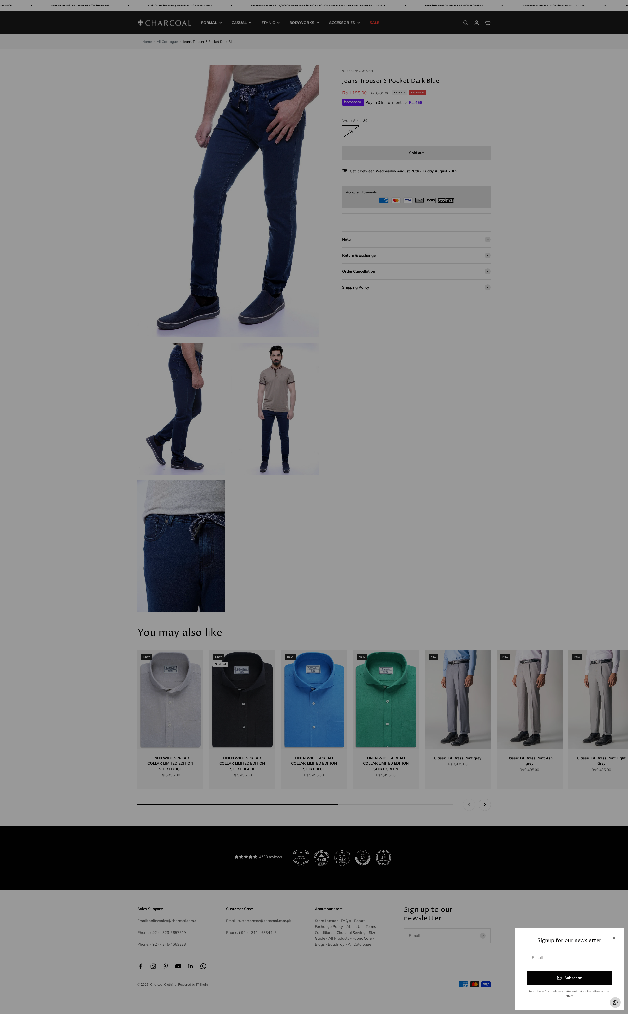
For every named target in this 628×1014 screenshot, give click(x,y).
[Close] (614, 937)
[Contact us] (615, 1002)
